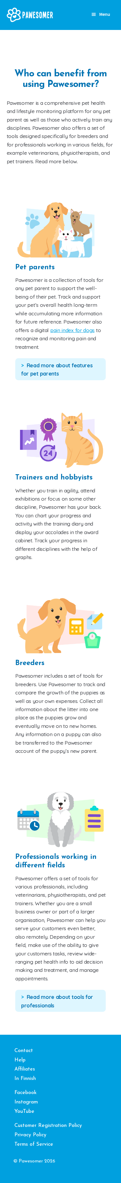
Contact (23, 1050)
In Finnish (25, 1078)
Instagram (26, 1102)
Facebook (25, 1092)
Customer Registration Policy (48, 1125)
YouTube (24, 1111)
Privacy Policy (30, 1134)
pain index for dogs (72, 330)
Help (20, 1060)
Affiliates (24, 1069)
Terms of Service (33, 1144)
